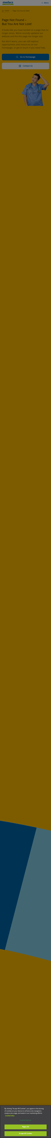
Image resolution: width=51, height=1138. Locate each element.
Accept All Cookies (25, 1133)
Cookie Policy (9, 1115)
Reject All (25, 1127)
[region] (25, 1121)
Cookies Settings (25, 1120)
